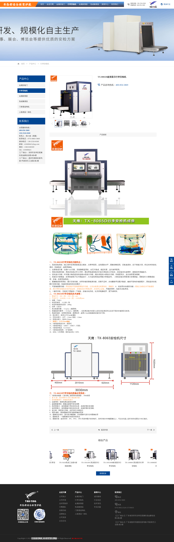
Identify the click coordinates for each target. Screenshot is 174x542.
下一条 (149, 430)
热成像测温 (94, 4)
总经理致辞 (63, 503)
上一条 (56, 430)
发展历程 (62, 510)
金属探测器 (83, 4)
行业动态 (97, 500)
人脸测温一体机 (25, 112)
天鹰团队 (62, 507)
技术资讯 (97, 503)
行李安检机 (72, 4)
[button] (89, 123)
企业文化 (62, 521)
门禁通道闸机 (24, 107)
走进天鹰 (50, 4)
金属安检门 (60, 4)
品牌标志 (62, 514)
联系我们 (114, 4)
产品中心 (32, 64)
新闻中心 (105, 4)
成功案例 (97, 496)
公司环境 (62, 500)
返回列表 (104, 430)
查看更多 (103, 473)
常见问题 (97, 507)
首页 (42, 4)
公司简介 (62, 496)
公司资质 (62, 517)
